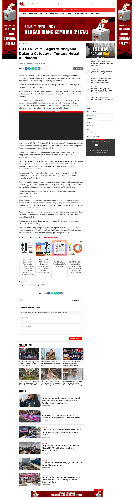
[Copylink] (39, 68)
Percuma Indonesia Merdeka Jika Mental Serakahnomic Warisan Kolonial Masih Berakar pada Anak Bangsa (61, 400)
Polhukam (29, 44)
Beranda (21, 44)
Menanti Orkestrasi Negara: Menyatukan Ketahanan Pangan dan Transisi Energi (72, 383)
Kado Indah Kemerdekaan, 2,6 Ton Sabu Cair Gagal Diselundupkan (62, 464)
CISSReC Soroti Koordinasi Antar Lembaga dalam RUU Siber (50, 363)
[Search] (91, 4)
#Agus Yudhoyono (26, 285)
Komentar (79, 68)
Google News (51, 237)
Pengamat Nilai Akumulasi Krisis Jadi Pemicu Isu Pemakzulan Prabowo (72, 363)
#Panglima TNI (39, 285)
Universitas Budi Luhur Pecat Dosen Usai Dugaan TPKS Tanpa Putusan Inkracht (29, 383)
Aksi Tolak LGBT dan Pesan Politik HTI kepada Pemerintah (102, 98)
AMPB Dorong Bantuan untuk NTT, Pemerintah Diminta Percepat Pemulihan (61, 416)
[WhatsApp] (32, 68)
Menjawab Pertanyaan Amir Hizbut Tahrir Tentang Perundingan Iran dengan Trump (101, 81)
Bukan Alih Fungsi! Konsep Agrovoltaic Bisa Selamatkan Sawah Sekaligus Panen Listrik (51, 384)
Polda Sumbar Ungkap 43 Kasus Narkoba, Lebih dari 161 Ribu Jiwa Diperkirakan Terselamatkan (61, 479)
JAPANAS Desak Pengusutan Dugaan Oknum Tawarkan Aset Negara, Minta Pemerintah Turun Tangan (29, 364)
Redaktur (22, 63)
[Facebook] (26, 68)
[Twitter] (29, 68)
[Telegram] (35, 68)
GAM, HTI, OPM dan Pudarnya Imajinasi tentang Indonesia (101, 72)
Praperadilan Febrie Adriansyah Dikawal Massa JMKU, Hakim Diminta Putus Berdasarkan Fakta (60, 448)
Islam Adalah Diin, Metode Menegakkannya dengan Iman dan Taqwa (102, 63)
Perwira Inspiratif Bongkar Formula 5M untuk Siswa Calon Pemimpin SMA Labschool (102, 90)
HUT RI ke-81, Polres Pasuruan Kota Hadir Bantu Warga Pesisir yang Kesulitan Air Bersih (61, 432)
